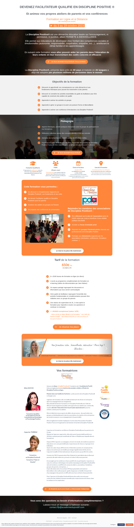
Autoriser (129, 524)
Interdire (121, 524)
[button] (29, 348)
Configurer (113, 524)
